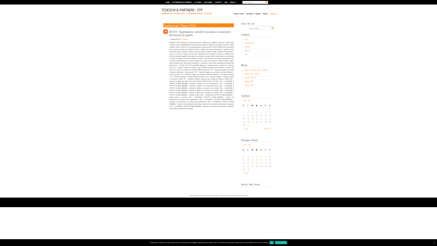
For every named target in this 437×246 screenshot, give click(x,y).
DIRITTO (247, 50)
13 (261, 159)
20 (261, 118)
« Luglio (246, 128)
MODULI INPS (249, 81)
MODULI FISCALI (250, 77)
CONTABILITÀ (249, 43)
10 (248, 159)
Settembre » (268, 128)
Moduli (265, 14)
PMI (246, 54)
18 (252, 163)
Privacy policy (281, 242)
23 (244, 166)
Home (168, 2)
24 (248, 166)
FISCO (247, 39)
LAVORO (247, 47)
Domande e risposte (253, 14)
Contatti (218, 2)
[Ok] (434, 242)
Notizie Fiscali (239, 14)
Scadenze (273, 14)
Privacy (233, 2)
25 (253, 122)
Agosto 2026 (247, 100)
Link (225, 2)
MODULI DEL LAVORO (252, 74)
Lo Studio (197, 2)
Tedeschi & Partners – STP (182, 9)
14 (266, 159)
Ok (272, 242)
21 (266, 163)
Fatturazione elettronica (182, 2)
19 (257, 163)
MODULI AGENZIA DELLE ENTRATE (256, 70)
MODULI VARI (249, 85)
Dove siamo (208, 2)
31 (248, 125)
